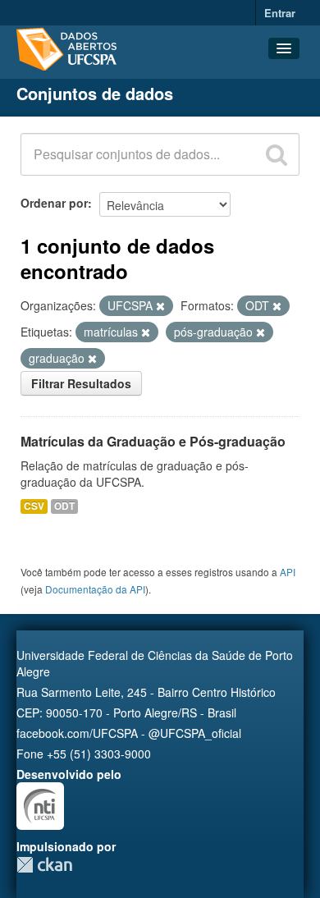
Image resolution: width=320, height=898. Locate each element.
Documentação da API (95, 589)
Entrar (279, 13)
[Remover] (160, 306)
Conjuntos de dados (94, 93)
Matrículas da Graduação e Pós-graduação (153, 441)
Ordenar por (54, 203)
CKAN (44, 864)
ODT (64, 506)
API (287, 572)
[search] (276, 154)
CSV (34, 506)
